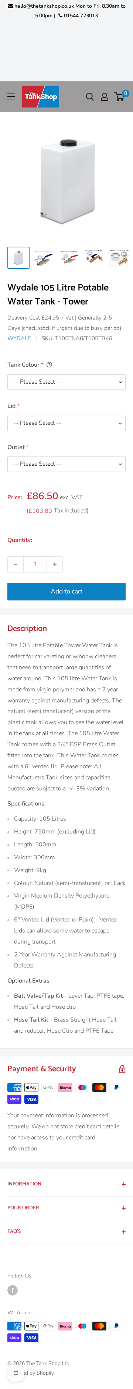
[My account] (104, 97)
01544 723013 (80, 15)
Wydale (19, 338)
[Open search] (90, 97)
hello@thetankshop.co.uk (44, 6)
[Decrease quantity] (15, 564)
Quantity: (19, 540)
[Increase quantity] (54, 564)
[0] (119, 96)
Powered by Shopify (30, 1372)
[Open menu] (11, 96)
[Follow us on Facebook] (12, 1290)
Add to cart (66, 591)
